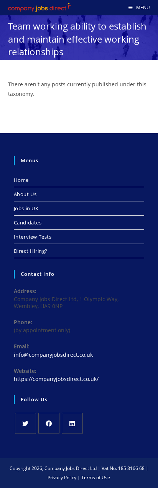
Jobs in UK (26, 208)
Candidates (28, 222)
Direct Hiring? (31, 250)
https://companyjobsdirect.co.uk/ (56, 378)
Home (21, 179)
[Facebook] (48, 423)
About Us (25, 194)
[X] (25, 423)
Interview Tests (33, 236)
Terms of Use (95, 477)
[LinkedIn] (72, 423)
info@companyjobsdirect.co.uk (53, 354)
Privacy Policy (62, 477)
